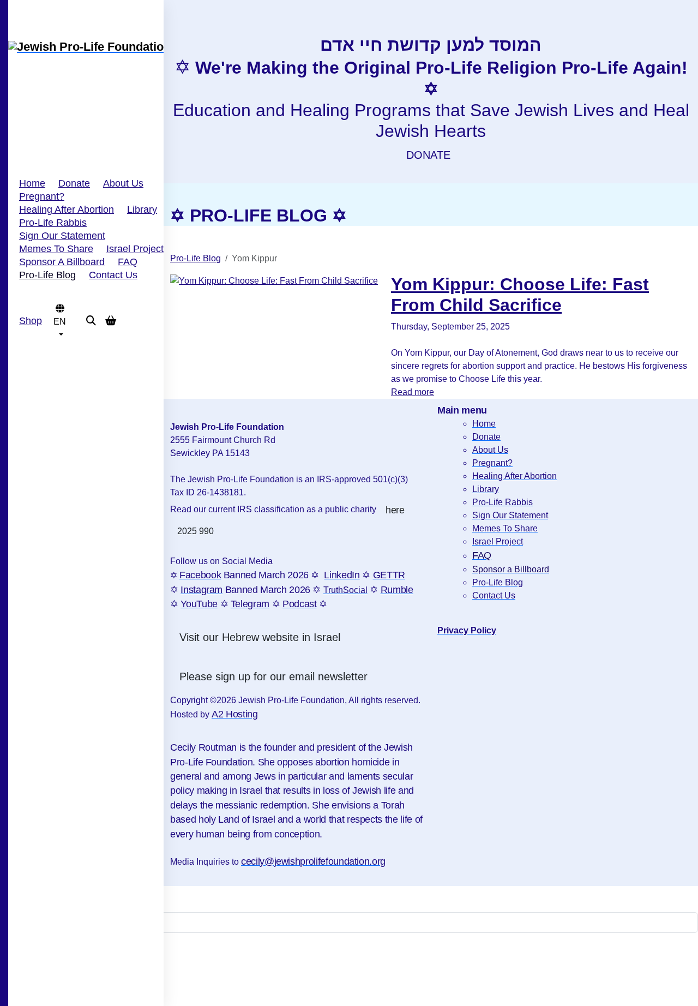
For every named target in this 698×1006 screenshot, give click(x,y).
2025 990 (195, 531)
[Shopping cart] (102, 320)
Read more (412, 392)
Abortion (536, 340)
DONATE (428, 155)
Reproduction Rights (592, 340)
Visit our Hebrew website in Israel (259, 637)
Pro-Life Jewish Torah (653, 327)
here (395, 510)
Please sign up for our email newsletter (273, 676)
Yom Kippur (494, 340)
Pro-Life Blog (195, 258)
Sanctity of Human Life (430, 340)
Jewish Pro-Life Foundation (567, 327)
